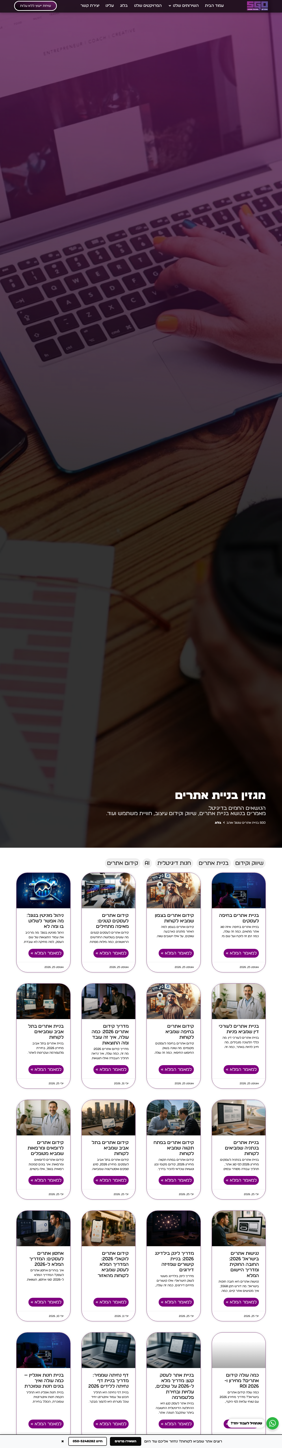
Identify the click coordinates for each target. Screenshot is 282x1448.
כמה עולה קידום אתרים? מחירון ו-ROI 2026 (241, 1381)
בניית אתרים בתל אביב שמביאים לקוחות (46, 1032)
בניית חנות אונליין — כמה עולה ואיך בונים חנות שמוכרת (44, 1381)
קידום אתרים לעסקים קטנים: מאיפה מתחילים (112, 921)
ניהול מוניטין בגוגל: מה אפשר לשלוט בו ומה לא (45, 921)
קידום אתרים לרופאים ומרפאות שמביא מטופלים (46, 1148)
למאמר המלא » (241, 953)
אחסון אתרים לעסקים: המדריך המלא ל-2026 (46, 1259)
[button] (183, 5)
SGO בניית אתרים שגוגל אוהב (246, 822)
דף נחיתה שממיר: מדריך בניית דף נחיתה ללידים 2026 (108, 1381)
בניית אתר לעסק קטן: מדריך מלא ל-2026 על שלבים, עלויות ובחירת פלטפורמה (174, 1386)
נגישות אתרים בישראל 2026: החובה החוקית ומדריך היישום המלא (244, 1264)
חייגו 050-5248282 (87, 1441)
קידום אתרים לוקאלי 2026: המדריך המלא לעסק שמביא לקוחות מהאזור (113, 1264)
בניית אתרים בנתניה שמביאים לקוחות (242, 1148)
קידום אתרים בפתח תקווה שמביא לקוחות (174, 1148)
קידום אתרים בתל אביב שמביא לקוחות (110, 1148)
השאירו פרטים (125, 1441)
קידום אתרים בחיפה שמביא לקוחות (179, 1032)
